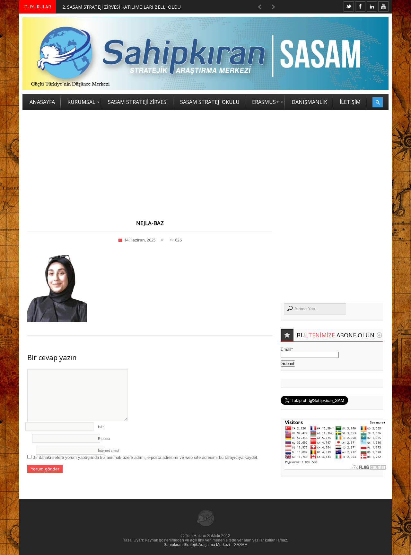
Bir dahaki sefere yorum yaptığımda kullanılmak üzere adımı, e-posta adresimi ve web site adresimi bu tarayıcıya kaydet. (145, 457)
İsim (101, 427)
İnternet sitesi (108, 450)
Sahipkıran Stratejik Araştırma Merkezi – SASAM (206, 544)
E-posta (104, 439)
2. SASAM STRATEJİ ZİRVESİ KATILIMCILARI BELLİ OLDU (121, 7)
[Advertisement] (205, 159)
